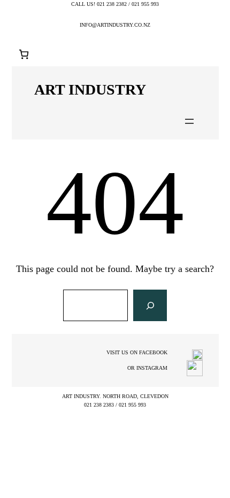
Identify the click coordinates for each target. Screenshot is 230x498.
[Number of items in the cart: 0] (24, 54)
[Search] (149, 306)
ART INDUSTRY (90, 89)
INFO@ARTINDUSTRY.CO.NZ (115, 25)
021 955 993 (145, 4)
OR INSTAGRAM (147, 368)
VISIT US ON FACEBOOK (136, 352)
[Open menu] (189, 121)
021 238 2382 (112, 4)
